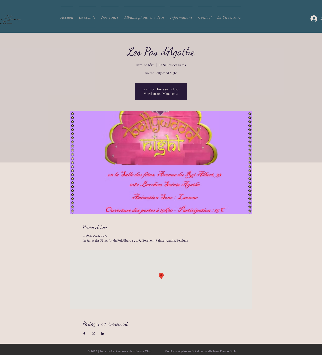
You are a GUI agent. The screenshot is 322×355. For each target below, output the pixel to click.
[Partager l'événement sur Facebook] (84, 333)
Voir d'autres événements (161, 94)
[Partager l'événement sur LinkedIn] (102, 333)
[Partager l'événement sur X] (93, 333)
